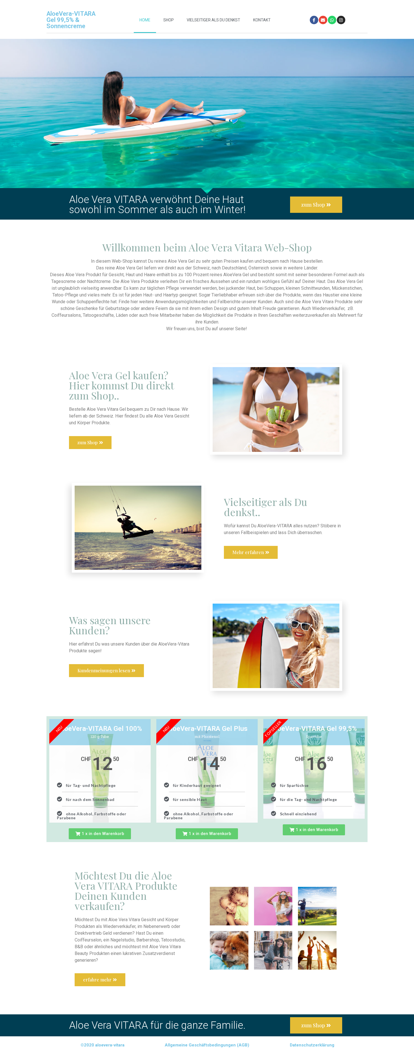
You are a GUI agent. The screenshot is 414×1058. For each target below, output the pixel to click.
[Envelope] (323, 20)
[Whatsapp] (332, 20)
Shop (168, 20)
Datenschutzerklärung (312, 1045)
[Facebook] (314, 20)
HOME (144, 20)
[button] (100, 833)
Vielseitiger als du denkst (213, 20)
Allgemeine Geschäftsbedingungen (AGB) (207, 1045)
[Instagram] (341, 20)
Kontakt (262, 20)
